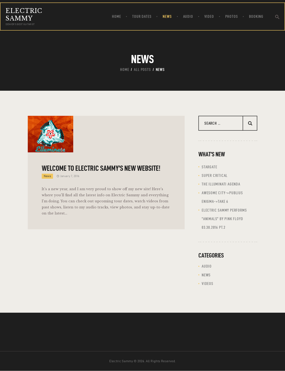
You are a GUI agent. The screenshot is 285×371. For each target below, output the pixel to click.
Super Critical (215, 175)
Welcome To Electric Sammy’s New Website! (101, 168)
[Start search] (277, 17)
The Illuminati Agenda (221, 184)
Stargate (209, 167)
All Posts (142, 69)
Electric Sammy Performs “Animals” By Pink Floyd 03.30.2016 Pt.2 (224, 218)
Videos (207, 284)
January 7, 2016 (69, 176)
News (47, 176)
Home (124, 69)
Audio (207, 266)
